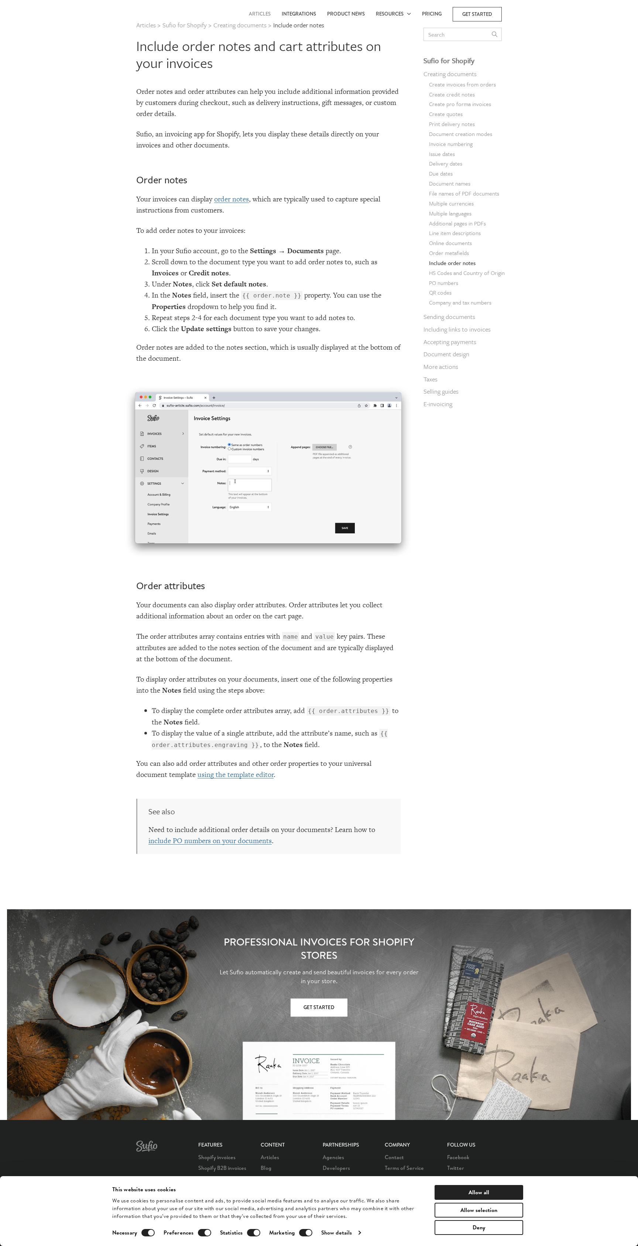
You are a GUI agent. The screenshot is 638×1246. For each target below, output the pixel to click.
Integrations (299, 14)
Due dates (441, 173)
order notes (231, 199)
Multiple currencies (451, 203)
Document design (446, 354)
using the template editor (236, 775)
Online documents (450, 243)
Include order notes (452, 263)
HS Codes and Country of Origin (467, 273)
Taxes (430, 379)
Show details (336, 1232)
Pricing (432, 14)
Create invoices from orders (462, 84)
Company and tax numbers (460, 302)
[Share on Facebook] (522, 50)
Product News (346, 14)
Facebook (458, 1157)
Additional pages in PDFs (457, 223)
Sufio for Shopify (448, 60)
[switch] (204, 1232)
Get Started (319, 1008)
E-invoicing (437, 403)
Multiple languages (450, 213)
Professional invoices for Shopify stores (319, 949)
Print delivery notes (452, 124)
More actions (440, 366)
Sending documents (449, 316)
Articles (260, 14)
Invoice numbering (451, 144)
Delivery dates (445, 163)
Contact (394, 1157)
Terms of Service (404, 1167)
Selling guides (441, 391)
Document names (449, 183)
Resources (391, 14)
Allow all (479, 1192)
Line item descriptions (455, 233)
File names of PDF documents (464, 193)
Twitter (455, 1167)
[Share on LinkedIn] (522, 81)
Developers (336, 1167)
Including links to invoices (457, 329)
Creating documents (450, 73)
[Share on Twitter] (522, 66)
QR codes (440, 292)
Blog (266, 1167)
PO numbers (443, 283)
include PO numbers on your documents (210, 841)
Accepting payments (449, 341)
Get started (477, 14)
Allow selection (478, 1210)
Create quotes (446, 114)
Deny (479, 1227)
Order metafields (449, 253)
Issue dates (442, 154)
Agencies (333, 1157)
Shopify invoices (217, 1157)
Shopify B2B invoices (222, 1167)
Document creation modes (460, 134)
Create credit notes (452, 94)
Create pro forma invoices (460, 104)
